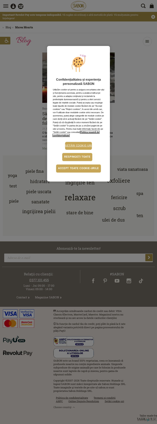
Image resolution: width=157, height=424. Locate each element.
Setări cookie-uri (78, 145)
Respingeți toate (77, 157)
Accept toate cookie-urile (78, 168)
